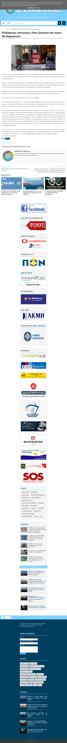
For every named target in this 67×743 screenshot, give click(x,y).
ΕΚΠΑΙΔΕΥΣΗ (25, 497)
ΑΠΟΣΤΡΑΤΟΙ (25, 492)
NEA (8, 29)
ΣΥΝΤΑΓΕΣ (41, 508)
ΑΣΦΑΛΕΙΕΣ (34, 492)
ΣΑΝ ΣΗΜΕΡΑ (25, 508)
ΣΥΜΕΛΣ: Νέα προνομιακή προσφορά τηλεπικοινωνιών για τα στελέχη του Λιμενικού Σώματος (37, 581)
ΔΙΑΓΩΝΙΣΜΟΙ (25, 495)
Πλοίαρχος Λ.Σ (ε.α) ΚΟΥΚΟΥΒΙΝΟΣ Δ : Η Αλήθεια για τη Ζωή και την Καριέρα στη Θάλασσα (37, 723)
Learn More (31, 8)
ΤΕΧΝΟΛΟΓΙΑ (37, 511)
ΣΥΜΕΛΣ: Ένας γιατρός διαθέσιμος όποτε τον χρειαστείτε (36, 545)
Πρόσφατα (24, 566)
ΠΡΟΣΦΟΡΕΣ (25, 505)
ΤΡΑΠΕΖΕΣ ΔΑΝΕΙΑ (27, 516)
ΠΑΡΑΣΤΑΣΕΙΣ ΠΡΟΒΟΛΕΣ (29, 503)
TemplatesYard (31, 741)
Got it (38, 8)
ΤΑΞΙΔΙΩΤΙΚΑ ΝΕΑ (27, 511)
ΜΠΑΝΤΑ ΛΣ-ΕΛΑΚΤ (27, 500)
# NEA (7, 138)
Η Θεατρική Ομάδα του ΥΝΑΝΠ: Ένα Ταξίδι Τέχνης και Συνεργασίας (54, 192)
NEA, (12, 40)
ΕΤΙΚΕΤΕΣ (43, 566)
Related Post (6, 175)
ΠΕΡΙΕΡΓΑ (41, 503)
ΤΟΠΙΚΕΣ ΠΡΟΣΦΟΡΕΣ (28, 513)
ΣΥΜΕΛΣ (33, 508)
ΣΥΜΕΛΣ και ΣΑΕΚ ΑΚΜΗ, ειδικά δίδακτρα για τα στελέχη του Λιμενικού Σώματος (10, 192)
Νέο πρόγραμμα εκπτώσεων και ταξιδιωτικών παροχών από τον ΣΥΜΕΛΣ (32, 192)
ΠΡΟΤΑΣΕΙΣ (34, 505)
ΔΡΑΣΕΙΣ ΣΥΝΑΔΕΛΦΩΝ (38, 495)
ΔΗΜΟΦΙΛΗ (33, 566)
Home (3, 29)
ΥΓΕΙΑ (36, 516)
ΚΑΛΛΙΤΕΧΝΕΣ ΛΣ (36, 497)
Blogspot (39, 741)
